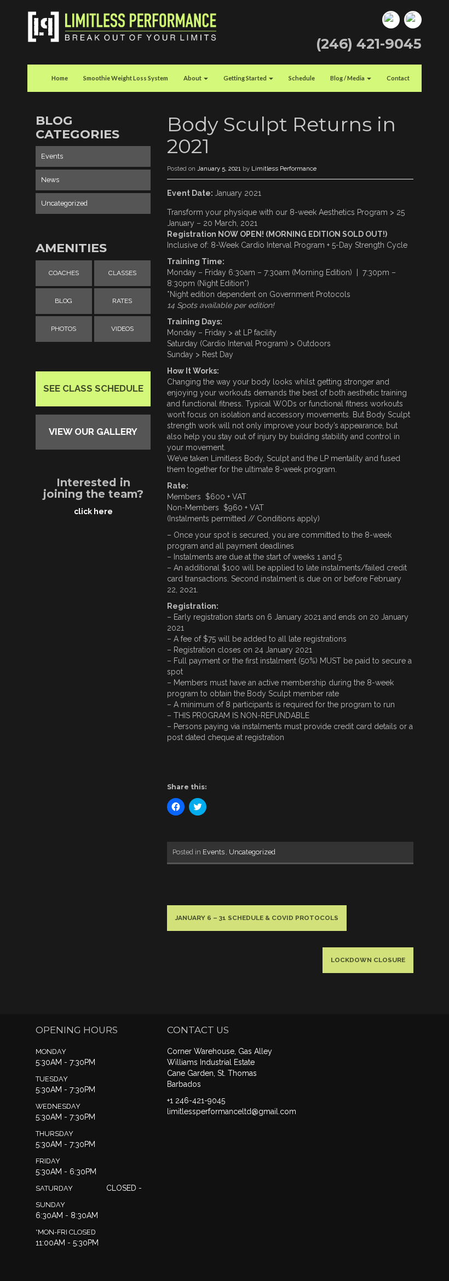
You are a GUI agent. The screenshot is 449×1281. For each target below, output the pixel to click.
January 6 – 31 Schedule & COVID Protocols (256, 918)
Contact (398, 77)
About (193, 77)
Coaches (64, 273)
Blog (63, 301)
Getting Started (245, 77)
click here (93, 511)
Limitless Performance (283, 168)
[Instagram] (412, 19)
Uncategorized (252, 852)
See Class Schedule (93, 388)
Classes (122, 273)
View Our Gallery (93, 431)
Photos (63, 329)
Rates (122, 301)
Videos (122, 329)
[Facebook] (390, 19)
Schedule (302, 77)
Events (214, 852)
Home (59, 77)
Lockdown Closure (368, 960)
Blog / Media (348, 77)
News (50, 180)
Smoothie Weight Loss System (125, 77)
